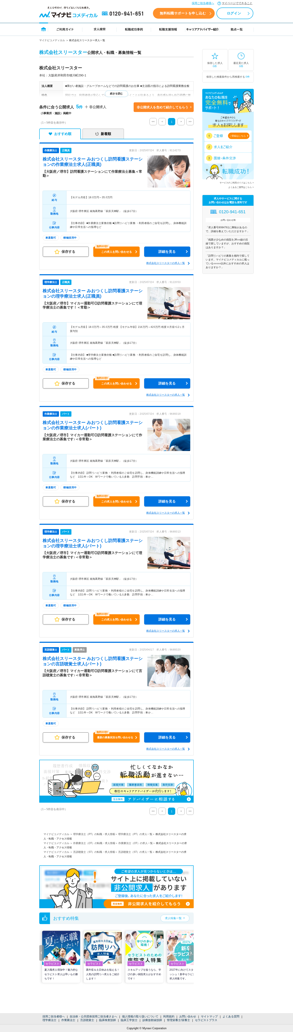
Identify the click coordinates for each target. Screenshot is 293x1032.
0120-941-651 (123, 14)
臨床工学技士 (129, 1020)
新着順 (106, 134)
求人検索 (99, 29)
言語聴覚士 (87, 1020)
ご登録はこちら (237, 136)
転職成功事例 (134, 29)
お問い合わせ (187, 1016)
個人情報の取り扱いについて (140, 1016)
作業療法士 (68, 1020)
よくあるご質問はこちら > (241, 187)
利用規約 (168, 1016)
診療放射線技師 (152, 1020)
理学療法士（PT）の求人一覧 (135, 834)
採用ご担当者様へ (203, 3)
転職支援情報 (168, 29)
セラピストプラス (206, 1020)
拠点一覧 (237, 29)
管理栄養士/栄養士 (178, 1020)
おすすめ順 (62, 134)
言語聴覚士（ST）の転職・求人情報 (94, 851)
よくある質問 (231, 1016)
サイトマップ (209, 1016)
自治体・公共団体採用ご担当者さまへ (93, 1016)
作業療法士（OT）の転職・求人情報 (94, 843)
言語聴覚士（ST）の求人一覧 (135, 851)
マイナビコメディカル (52, 40)
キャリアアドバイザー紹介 (202, 29)
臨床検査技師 (107, 1020)
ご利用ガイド (65, 29)
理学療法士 (49, 1020)
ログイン (234, 13)
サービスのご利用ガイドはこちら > (237, 183)
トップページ (43, 29)
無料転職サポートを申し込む (183, 13)
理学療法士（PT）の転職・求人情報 (94, 834)
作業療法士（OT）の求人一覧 (135, 843)
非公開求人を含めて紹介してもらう (162, 107)
